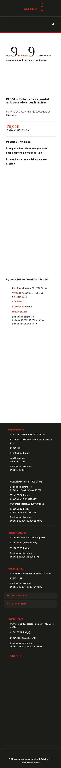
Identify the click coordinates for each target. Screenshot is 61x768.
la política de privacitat (39, 228)
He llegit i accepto (30, 228)
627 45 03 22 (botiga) (20, 632)
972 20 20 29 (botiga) (20, 509)
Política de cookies (30, 762)
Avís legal (45, 759)
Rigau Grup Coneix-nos (30, 353)
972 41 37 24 (16, 495)
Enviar (48, 242)
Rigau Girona (16, 429)
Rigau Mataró (16, 568)
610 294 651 (16, 638)
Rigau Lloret (15, 619)
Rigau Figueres (17, 532)
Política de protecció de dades (23, 759)
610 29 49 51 (16, 512)
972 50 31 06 (16, 548)
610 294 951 (18, 301)
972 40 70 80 (18, 307)
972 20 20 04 (30, 9)
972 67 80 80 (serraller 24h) (23, 542)
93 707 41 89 (16, 578)
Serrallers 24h (19, 595)
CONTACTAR (30, 384)
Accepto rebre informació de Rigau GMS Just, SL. (30, 234)
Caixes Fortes (19, 603)
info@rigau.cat (19, 312)
